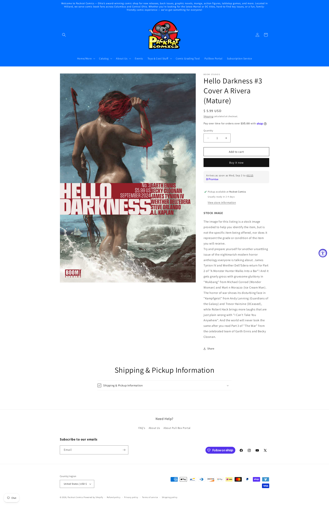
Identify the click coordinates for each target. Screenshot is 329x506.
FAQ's (141, 428)
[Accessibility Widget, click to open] (323, 253)
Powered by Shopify (93, 497)
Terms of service (150, 497)
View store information (222, 202)
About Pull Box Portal (177, 428)
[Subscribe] (124, 449)
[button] (64, 35)
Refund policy (113, 497)
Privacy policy (131, 497)
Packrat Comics (75, 497)
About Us (154, 428)
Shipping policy (170, 497)
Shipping (208, 116)
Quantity (208, 130)
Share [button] (210, 348)
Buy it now (236, 162)
